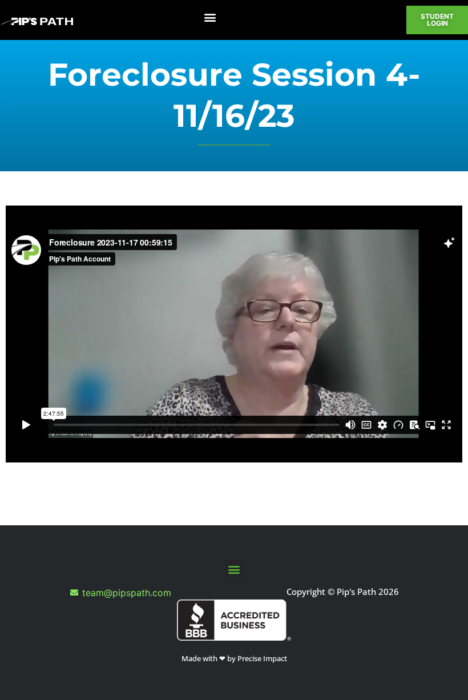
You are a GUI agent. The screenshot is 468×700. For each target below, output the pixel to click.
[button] (209, 17)
